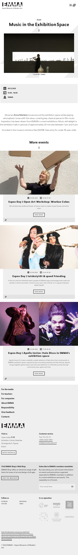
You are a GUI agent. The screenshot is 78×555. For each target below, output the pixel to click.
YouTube (4, 503)
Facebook (4, 501)
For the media (7, 389)
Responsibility (7, 408)
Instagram (22, 501)
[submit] (72, 487)
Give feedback (7, 412)
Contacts (5, 417)
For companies (7, 399)
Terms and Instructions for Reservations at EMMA (17, 534)
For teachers (6, 394)
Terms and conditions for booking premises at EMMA (18, 537)
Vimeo (21, 503)
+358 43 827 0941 (46, 440)
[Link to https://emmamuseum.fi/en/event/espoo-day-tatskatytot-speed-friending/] (39, 247)
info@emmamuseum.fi (48, 443)
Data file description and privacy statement (15, 532)
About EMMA (7, 403)
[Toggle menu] (74, 5)
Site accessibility (6, 539)
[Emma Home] (12, 4)
